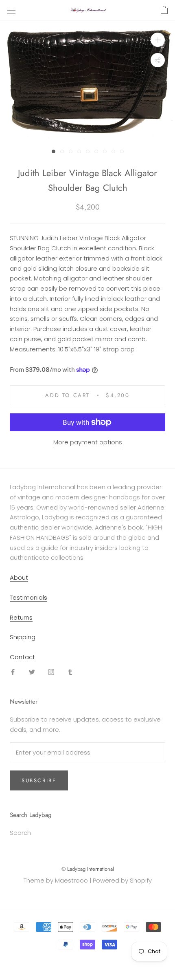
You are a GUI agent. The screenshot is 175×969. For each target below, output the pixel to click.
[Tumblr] (70, 672)
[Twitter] (32, 672)
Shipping (22, 637)
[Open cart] (164, 10)
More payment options (87, 442)
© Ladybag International (87, 869)
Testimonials (28, 597)
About (19, 577)
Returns (21, 617)
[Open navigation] (11, 10)
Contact (22, 657)
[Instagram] (51, 672)
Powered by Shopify (122, 880)
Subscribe (39, 780)
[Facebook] (13, 672)
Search (20, 832)
